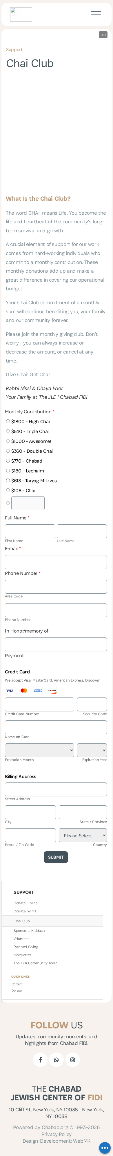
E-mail (13, 548)
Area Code (14, 596)
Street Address (17, 798)
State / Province (93, 821)
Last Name (66, 540)
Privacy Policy (56, 1134)
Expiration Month (19, 759)
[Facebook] (40, 1059)
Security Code (95, 713)
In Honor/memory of (26, 631)
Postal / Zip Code (19, 844)
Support (14, 49)
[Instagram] (72, 1059)
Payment (14, 655)
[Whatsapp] (56, 1059)
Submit (56, 857)
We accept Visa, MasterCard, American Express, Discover (52, 680)
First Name (14, 540)
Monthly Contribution (29, 411)
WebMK (81, 1140)
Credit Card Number (22, 713)
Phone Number (23, 573)
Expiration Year (94, 759)
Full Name (17, 517)
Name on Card (17, 736)
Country (100, 844)
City (8, 821)
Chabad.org (55, 1127)
